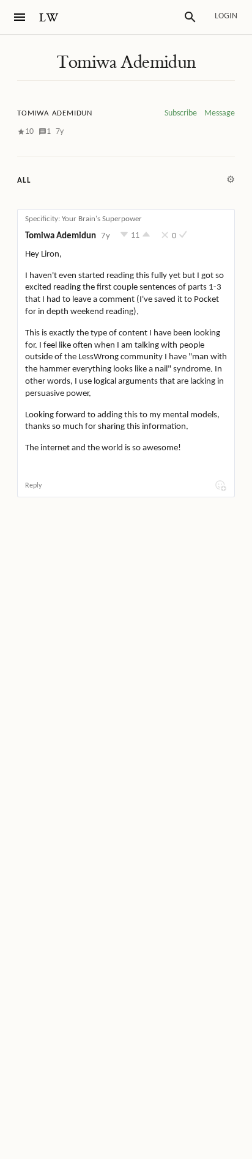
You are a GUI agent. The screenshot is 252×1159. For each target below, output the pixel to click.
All (24, 181)
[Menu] (19, 17)
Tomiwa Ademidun (125, 62)
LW (49, 18)
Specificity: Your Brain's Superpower (83, 219)
